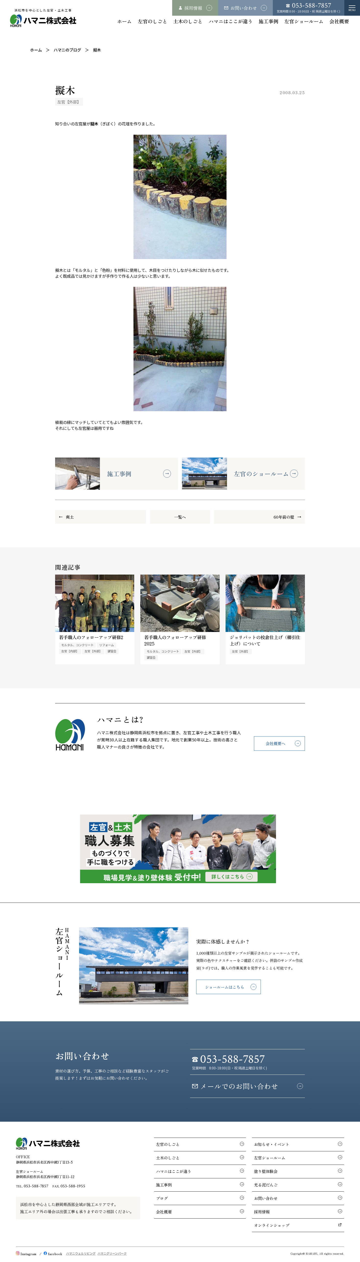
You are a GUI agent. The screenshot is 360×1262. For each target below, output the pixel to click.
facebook (55, 1253)
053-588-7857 (36, 1186)
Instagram (28, 1253)
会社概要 (339, 21)
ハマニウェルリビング (81, 1253)
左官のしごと (152, 21)
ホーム (124, 21)
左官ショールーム (304, 21)
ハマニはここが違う (231, 21)
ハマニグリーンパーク (112, 1253)
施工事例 (268, 21)
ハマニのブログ (67, 50)
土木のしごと (188, 21)
